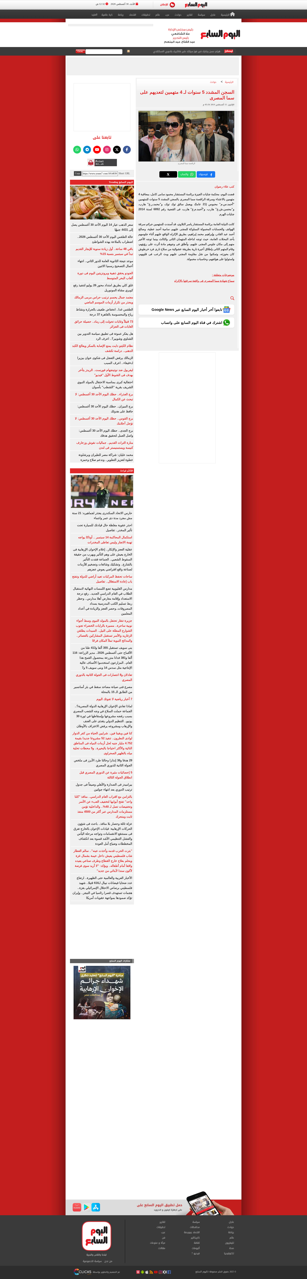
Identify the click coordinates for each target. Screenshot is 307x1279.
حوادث (213, 82)
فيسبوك (203, 174)
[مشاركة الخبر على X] (168, 174)
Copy (77, 173)
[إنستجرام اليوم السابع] (107, 150)
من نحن (108, 1261)
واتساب (184, 174)
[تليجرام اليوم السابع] (87, 150)
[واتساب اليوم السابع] (77, 150)
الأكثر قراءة (126, 470)
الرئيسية (229, 82)
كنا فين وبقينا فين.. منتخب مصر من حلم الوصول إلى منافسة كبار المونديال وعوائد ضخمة (176, 51)
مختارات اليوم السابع (119, 961)
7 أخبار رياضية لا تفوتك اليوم (114, 699)
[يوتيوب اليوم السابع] (97, 150)
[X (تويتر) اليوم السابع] (117, 150)
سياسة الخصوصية (92, 1261)
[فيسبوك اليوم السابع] (127, 150)
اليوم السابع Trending (121, 182)
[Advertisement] (153, 1162)
